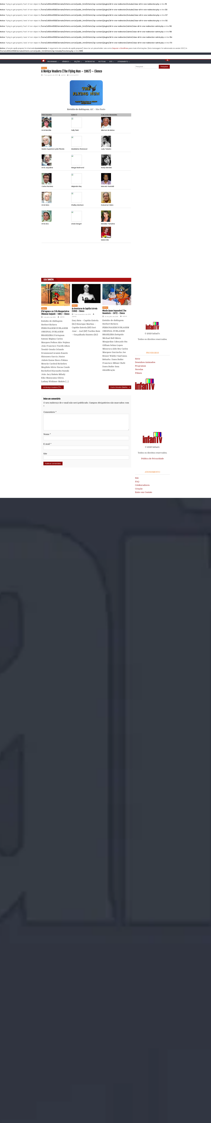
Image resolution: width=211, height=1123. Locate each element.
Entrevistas (90, 61)
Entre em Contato (143, 492)
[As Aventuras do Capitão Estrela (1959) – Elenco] (86, 293)
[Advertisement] (86, 260)
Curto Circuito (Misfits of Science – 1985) (120, 387)
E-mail (47, 444)
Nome (47, 434)
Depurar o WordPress (120, 48)
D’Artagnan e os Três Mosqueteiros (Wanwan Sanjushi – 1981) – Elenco (55, 312)
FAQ (137, 482)
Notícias (102, 61)
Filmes (138, 373)
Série (137, 359)
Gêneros (65, 61)
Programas (52, 61)
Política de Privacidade (152, 459)
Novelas (139, 369)
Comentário (49, 412)
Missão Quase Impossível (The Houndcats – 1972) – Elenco (114, 311)
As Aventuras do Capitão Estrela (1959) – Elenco (84, 309)
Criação (139, 489)
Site (110, 61)
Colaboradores (142, 485)
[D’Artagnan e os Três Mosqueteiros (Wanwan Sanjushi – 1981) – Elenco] (55, 295)
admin (63, 75)
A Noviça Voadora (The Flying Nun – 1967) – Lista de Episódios (54, 387)
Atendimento (123, 61)
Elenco (44, 68)
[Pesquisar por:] (147, 66)
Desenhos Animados (145, 362)
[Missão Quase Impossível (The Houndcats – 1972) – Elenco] (116, 294)
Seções (77, 61)
